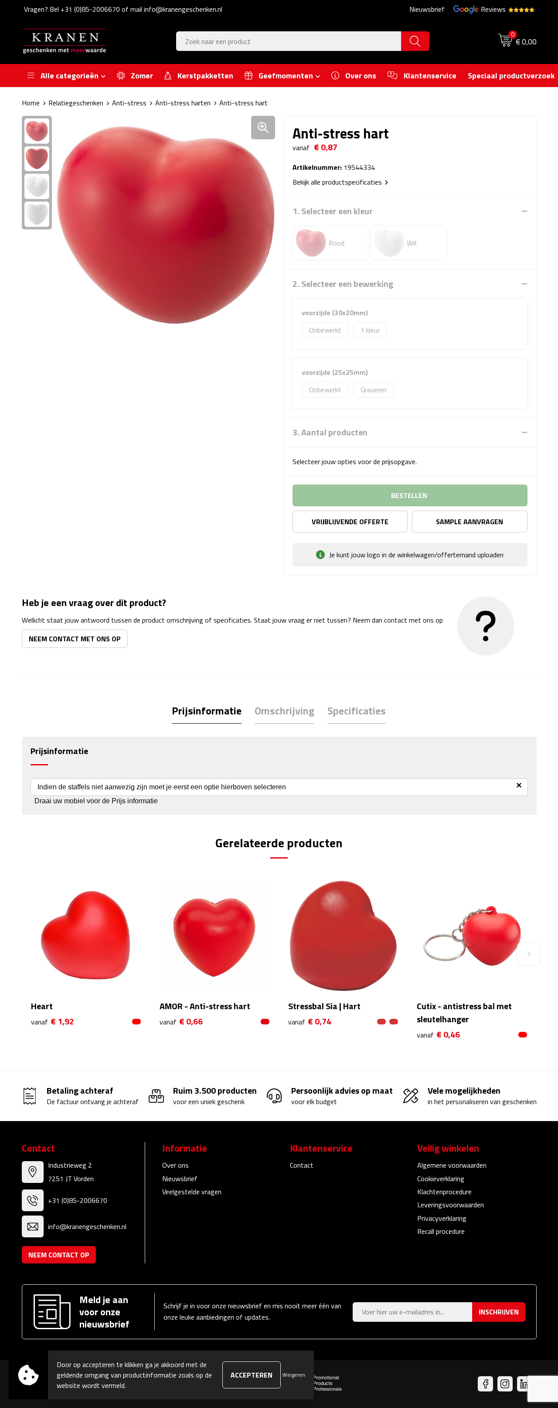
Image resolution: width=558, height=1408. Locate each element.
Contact (301, 1165)
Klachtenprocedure (444, 1191)
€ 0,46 (438, 1035)
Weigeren (293, 1375)
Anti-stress (129, 103)
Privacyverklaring (441, 1218)
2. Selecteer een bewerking (343, 284)
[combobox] (288, 41)
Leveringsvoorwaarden (450, 1204)
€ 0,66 (181, 1021)
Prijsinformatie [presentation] (207, 710)
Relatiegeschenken (75, 103)
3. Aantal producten (330, 432)
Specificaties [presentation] (356, 710)
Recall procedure (441, 1231)
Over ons (175, 1165)
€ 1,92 (52, 1021)
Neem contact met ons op (75, 638)
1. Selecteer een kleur (333, 211)
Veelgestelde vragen (191, 1191)
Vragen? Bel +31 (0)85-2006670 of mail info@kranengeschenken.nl (123, 9)
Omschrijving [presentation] (284, 710)
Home (31, 103)
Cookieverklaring (440, 1178)
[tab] (207, 711)
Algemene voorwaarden (452, 1165)
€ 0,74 (309, 1021)
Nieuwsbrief (427, 9)
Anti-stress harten (183, 103)
